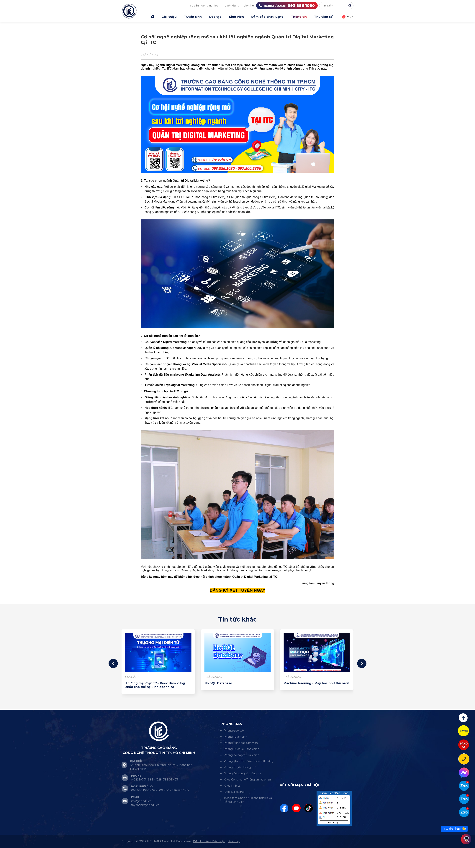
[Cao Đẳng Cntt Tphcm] (464, 812)
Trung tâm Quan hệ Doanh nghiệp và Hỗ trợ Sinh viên (248, 799)
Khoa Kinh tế (232, 785)
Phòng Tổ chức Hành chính (241, 749)
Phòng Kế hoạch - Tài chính (241, 755)
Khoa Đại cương (234, 791)
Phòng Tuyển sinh (235, 736)
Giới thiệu (169, 17)
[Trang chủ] (152, 17)
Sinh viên (236, 17)
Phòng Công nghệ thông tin (242, 773)
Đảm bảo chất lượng (267, 17)
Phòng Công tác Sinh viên (241, 743)
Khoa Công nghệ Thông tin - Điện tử (247, 779)
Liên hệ (249, 5)
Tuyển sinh (193, 17)
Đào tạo (215, 17)
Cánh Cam (183, 841)
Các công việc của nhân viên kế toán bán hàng (158, 685)
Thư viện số (323, 17)
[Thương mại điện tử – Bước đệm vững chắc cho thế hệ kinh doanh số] (317, 652)
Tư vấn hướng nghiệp (204, 5)
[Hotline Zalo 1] (464, 786)
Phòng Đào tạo (234, 730)
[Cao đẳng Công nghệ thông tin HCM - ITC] (464, 799)
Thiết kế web (161, 841)
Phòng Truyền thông (237, 767)
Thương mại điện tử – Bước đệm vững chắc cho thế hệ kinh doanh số (313, 685)
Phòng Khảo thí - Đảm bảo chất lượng (248, 761)
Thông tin (299, 17)
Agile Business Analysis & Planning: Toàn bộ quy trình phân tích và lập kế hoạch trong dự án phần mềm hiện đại (237, 686)
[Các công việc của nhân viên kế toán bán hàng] (158, 652)
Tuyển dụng (231, 5)
